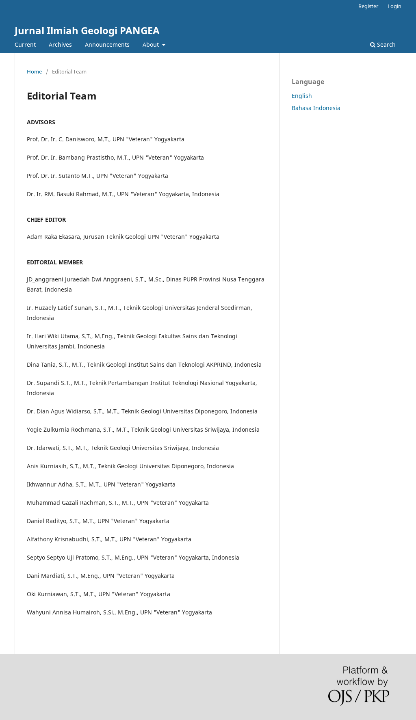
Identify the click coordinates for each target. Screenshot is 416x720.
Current (25, 44)
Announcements (107, 44)
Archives (60, 44)
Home (34, 71)
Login (394, 6)
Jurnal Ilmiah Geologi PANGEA (87, 30)
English (302, 95)
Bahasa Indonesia (316, 108)
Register (368, 6)
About (151, 44)
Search (385, 44)
